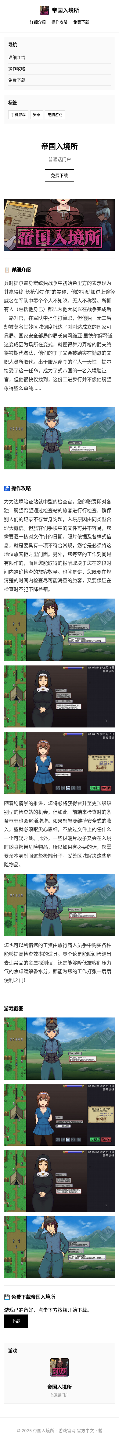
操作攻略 (59, 22)
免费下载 (81, 22)
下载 (16, 1321)
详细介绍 (38, 22)
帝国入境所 (65, 10)
